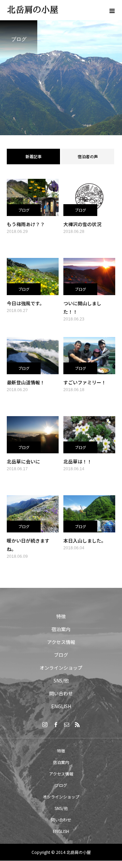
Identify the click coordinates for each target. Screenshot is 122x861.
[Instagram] (44, 724)
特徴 (61, 616)
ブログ (23, 210)
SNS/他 (61, 680)
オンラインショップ (61, 667)
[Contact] (66, 724)
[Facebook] (55, 724)
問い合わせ (61, 693)
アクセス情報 (61, 642)
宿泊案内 (61, 629)
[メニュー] (112, 10)
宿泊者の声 (88, 156)
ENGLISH (61, 706)
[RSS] (77, 724)
